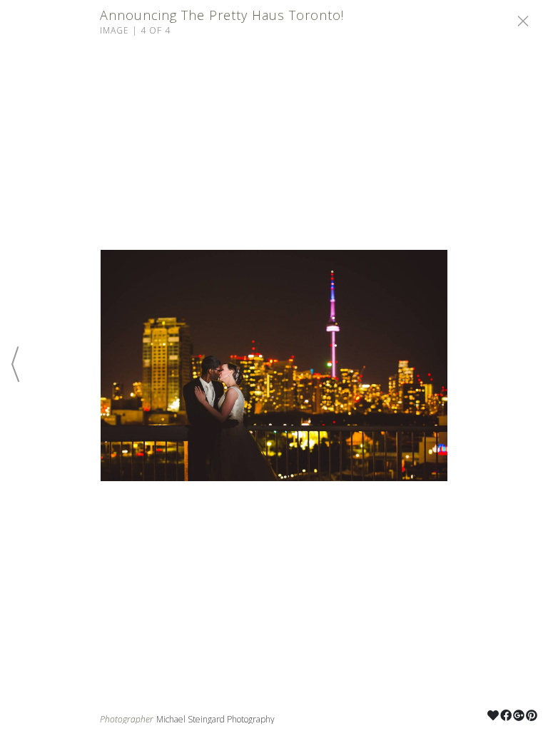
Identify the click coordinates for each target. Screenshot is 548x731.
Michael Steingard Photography (215, 719)
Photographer (126, 719)
